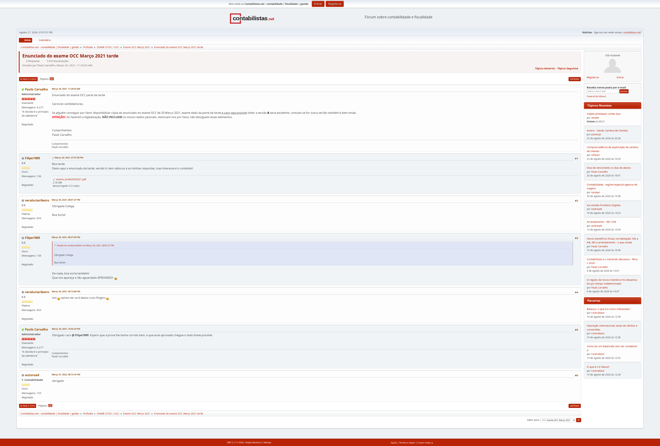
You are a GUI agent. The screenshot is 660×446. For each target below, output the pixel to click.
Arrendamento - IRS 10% (601, 221)
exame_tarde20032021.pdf (71, 179)
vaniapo (595, 192)
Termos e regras (407, 442)
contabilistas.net (632, 32)
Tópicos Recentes (599, 105)
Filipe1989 (32, 158)
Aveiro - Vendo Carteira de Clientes (607, 130)
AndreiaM (596, 209)
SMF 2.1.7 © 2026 (235, 442)
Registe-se (593, 77)
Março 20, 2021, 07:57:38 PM (69, 157)
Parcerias (593, 300)
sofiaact (595, 155)
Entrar (620, 77)
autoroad (32, 375)
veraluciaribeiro (37, 200)
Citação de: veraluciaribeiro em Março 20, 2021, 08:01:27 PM (85, 245)
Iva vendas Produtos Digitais (604, 205)
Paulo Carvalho (36, 89)
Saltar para (533, 419)
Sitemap (267, 442)
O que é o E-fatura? (598, 366)
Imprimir (574, 79)
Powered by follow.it (596, 96)
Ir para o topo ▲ (425, 442)
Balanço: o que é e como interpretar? (608, 309)
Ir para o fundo (28, 79)
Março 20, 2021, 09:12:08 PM (66, 291)
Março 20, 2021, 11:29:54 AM (66, 88)
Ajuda (394, 442)
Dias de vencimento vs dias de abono (609, 167)
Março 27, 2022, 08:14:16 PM (66, 374)
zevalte (595, 117)
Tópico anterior (545, 68)
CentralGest (597, 312)
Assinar (624, 91)
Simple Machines (253, 442)
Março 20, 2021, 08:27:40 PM (66, 237)
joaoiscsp (596, 134)
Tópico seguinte (567, 68)
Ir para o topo (27, 405)
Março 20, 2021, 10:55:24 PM (66, 328)
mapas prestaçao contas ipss (604, 113)
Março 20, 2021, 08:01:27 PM (66, 199)
